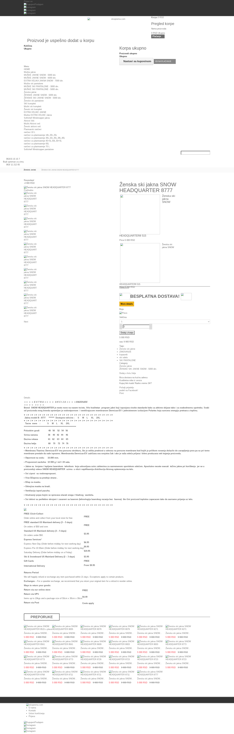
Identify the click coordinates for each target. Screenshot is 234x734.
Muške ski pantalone (33, 83)
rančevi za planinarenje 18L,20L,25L (40, 135)
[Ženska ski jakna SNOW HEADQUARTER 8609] (95, 643)
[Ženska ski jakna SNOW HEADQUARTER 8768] (38, 673)
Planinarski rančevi (32, 129)
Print (121, 393)
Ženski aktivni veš (32, 126)
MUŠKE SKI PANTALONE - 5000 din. (41, 89)
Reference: (124, 288)
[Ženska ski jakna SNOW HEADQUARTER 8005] (66, 627)
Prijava (32, 716)
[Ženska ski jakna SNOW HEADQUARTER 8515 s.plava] (38, 627)
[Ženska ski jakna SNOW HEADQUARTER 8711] (66, 673)
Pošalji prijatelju (126, 387)
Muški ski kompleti (32, 106)
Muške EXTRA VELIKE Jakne (38, 115)
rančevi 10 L (29, 132)
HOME (27, 69)
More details (127, 304)
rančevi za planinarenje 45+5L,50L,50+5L (43, 141)
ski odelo (123, 357)
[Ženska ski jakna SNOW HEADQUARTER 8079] (95, 627)
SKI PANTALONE (127, 360)
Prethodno (28, 190)
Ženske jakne (30, 92)
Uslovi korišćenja (36, 713)
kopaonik (123, 354)
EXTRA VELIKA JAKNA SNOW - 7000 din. (43, 80)
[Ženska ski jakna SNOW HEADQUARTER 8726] (95, 658)
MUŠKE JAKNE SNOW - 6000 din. (40, 78)
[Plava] (123, 313)
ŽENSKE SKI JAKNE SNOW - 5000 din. (42, 98)
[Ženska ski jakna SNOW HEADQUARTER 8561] (38, 643)
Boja (121, 309)
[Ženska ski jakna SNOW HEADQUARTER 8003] (123, 643)
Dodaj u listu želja (127, 373)
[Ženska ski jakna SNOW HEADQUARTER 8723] (123, 658)
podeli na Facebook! (128, 390)
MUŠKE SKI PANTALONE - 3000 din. (41, 86)
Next (26, 321)
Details (27, 397)
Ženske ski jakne (127, 349)
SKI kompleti (30, 103)
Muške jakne (30, 72)
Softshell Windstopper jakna (37, 118)
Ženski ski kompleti (33, 109)
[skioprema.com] (117, 26)
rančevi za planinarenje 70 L (37, 146)
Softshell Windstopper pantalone (39, 149)
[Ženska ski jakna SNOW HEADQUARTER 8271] (151, 627)
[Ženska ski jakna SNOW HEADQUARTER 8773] (180, 643)
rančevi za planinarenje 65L (36, 143)
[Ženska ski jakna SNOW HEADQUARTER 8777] (69, 198)
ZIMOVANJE (125, 352)
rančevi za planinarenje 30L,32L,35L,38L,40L (44, 138)
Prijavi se (28, 1)
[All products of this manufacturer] (25, 509)
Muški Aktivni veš (32, 123)
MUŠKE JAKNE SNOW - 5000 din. (40, 75)
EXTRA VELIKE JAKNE (35, 112)
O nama (32, 707)
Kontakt (32, 710)
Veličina (123, 317)
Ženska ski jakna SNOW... (36, 633)
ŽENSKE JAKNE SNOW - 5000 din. (40, 95)
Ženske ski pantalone (34, 101)
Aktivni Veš (29, 121)
